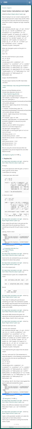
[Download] (20, 155)
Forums (4, 8)
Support (9, 8)
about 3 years (19, 14)
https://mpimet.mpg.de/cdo (11, 94)
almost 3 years (14, 413)
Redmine (11, 427)
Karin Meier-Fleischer (8, 163)
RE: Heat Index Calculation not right (12, 161)
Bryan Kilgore (11, 14)
